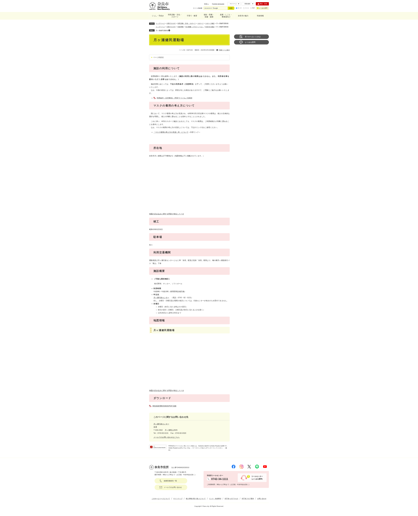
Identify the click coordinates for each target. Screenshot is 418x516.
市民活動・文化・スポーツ (175, 16)
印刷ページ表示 (224, 50)
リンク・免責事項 (215, 498)
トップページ (160, 23)
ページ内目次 (158, 57)
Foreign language (218, 4)
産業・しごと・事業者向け (226, 16)
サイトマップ (177, 498)
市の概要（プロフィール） (194, 27)
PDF (253, 8)
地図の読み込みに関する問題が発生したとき (166, 214)
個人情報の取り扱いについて (196, 498)
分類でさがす (171, 23)
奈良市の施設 (209, 27)
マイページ (233, 4)
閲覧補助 (247, 4)
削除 (169, 30)
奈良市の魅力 (243, 16)
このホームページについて (161, 498)
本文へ (206, 4)
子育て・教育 (192, 16)
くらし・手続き (158, 16)
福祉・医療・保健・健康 (209, 16)
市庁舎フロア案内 (248, 498)
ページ (247, 8)
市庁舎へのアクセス (231, 498)
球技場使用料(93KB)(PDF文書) (164, 406)
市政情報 (260, 16)
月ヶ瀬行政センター (161, 298)
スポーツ (200, 23)
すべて (240, 8)
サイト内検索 (197, 8)
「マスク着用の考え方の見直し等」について (170, 132)
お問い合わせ (261, 498)
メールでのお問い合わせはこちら (166, 437)
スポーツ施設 (209, 23)
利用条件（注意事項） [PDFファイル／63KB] (174, 98)
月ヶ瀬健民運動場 (162, 30)
